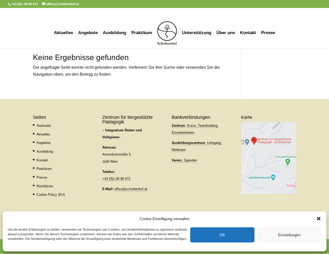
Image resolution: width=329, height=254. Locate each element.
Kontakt (248, 33)
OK (222, 235)
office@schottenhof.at (130, 189)
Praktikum (141, 33)
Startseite (43, 126)
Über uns (225, 33)
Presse (268, 33)
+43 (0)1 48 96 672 (116, 179)
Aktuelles (63, 33)
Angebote (88, 33)
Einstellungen (289, 235)
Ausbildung (114, 33)
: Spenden (184, 160)
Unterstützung (196, 33)
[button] (318, 218)
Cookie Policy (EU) (50, 195)
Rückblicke (44, 186)
